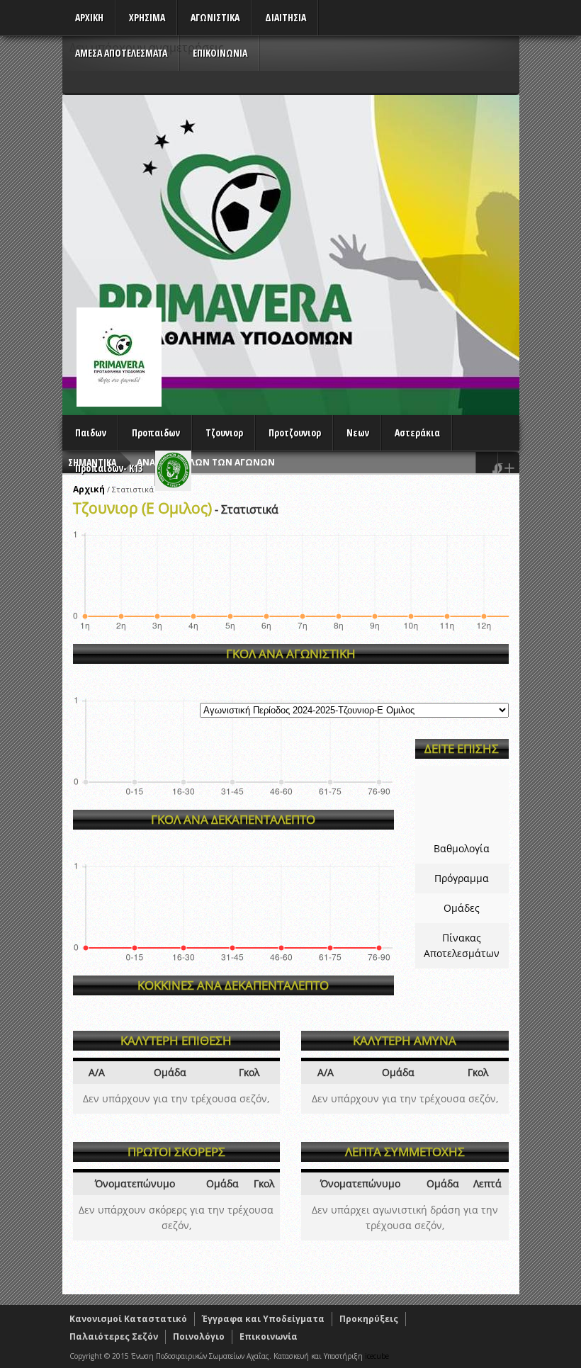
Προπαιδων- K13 (108, 468)
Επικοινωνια (220, 53)
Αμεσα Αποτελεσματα (121, 53)
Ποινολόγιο (199, 1336)
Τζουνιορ (224, 432)
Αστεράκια (417, 432)
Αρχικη (89, 17)
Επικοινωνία (268, 1336)
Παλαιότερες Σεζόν (113, 1336)
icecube (377, 1356)
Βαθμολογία (462, 848)
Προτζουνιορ (295, 432)
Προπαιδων (156, 432)
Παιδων (90, 432)
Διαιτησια (285, 17)
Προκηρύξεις (368, 1319)
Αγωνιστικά (215, 17)
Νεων (357, 432)
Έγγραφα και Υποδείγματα (263, 1319)
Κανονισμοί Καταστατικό (128, 1319)
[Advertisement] (290, 201)
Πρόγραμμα (461, 878)
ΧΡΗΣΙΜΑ (147, 17)
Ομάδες (462, 908)
